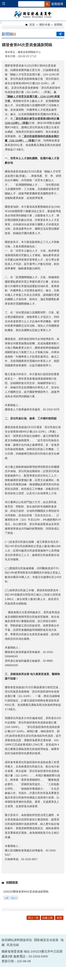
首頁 (32, 24)
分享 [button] (60, 34)
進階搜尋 (57, 4)
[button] (5, 3)
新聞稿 (58, 24)
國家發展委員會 (33, 14)
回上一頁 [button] (33, 917)
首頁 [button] (59, 917)
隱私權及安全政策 (46, 940)
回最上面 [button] (47, 917)
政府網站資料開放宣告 (17, 940)
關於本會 (44, 24)
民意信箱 (13, 945)
